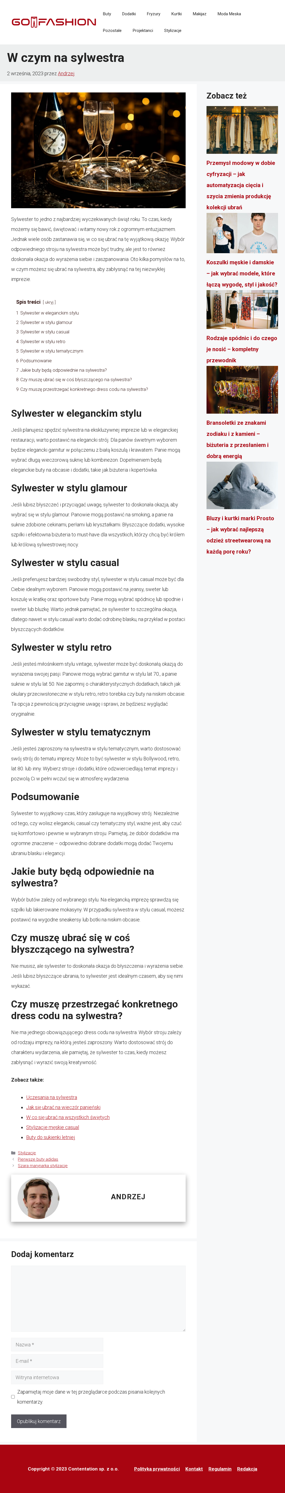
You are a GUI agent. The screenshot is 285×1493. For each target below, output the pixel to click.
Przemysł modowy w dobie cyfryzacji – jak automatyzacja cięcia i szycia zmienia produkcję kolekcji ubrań (241, 185)
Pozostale (112, 30)
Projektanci (143, 30)
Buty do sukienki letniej (50, 1137)
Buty (107, 13)
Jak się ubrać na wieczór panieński (63, 1107)
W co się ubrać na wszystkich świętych (68, 1117)
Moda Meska (229, 13)
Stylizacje (172, 30)
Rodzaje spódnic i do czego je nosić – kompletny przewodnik (242, 349)
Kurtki (176, 13)
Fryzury (153, 13)
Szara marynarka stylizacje (43, 1165)
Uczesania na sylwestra (51, 1097)
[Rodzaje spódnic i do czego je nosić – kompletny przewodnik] (242, 311)
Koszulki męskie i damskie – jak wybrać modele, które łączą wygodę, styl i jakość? (242, 273)
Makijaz (200, 13)
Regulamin (220, 1469)
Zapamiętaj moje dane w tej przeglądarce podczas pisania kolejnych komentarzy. (91, 1397)
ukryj (49, 302)
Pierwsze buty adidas (38, 1159)
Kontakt (194, 1469)
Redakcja (247, 1469)
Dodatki (129, 13)
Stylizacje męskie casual (52, 1127)
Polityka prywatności (157, 1469)
